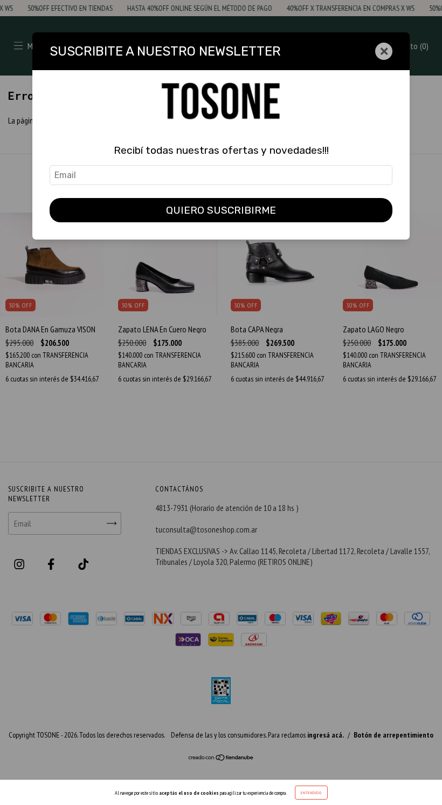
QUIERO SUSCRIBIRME (221, 210)
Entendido (311, 792)
